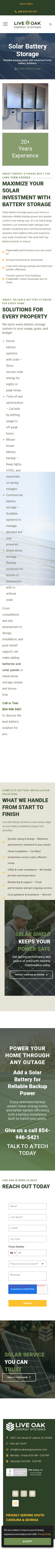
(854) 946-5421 (27, 11)
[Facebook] (15, 1493)
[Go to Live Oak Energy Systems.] (16, 68)
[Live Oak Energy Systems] (27, 24)
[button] (15, 1503)
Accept (27, 1541)
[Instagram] (24, 1493)
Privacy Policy (44, 1534)
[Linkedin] (32, 1493)
